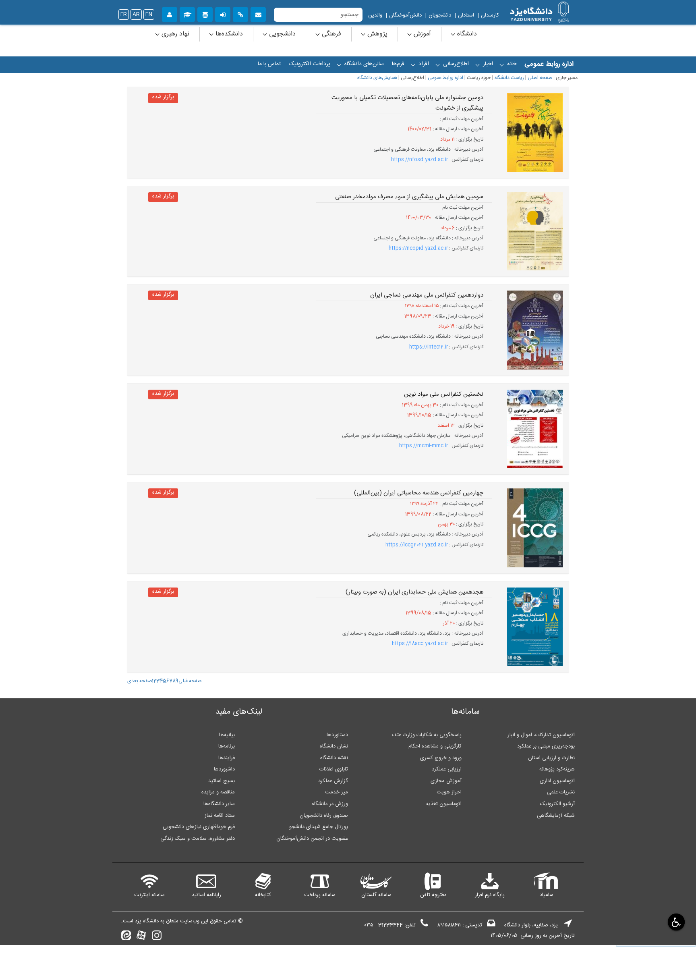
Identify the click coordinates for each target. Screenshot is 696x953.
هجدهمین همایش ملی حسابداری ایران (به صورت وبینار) (414, 592)
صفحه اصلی (540, 78)
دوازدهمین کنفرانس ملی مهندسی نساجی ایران (426, 295)
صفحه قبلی (189, 681)
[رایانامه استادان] (258, 13)
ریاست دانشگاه (509, 78)
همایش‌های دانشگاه (377, 78)
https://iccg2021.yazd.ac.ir (416, 545)
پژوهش (376, 34)
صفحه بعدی (139, 681)
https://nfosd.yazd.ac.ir (419, 160)
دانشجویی (281, 34)
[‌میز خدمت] (169, 13)
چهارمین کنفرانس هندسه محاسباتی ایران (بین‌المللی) (418, 493)
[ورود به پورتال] (222, 13)
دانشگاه (466, 34)
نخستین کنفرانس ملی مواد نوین (443, 394)
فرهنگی (330, 34)
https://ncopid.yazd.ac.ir (418, 248)
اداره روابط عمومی (445, 78)
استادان (466, 15)
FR (123, 14)
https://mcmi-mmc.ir (423, 446)
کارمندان (490, 15)
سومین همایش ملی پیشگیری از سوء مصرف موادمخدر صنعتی (409, 197)
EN (148, 14)
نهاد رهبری (174, 34)
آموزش (421, 34)
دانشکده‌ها (228, 34)
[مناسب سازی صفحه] (675, 922)
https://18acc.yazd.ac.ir (420, 643)
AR (136, 14)
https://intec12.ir (428, 347)
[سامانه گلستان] (187, 13)
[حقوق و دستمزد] (205, 13)
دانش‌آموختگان (405, 15)
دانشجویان (440, 15)
